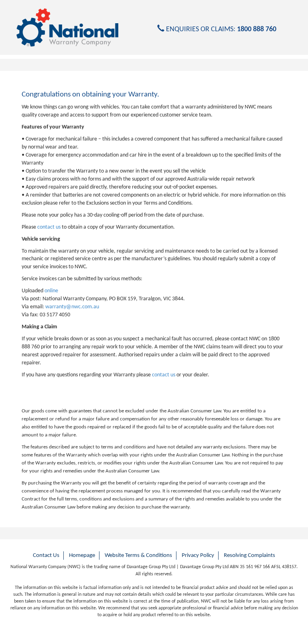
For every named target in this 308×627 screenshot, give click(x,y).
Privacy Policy (198, 556)
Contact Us (46, 556)
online (51, 291)
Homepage (82, 556)
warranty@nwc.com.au (72, 307)
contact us (49, 227)
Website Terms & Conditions (138, 556)
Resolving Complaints (249, 556)
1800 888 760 (256, 29)
